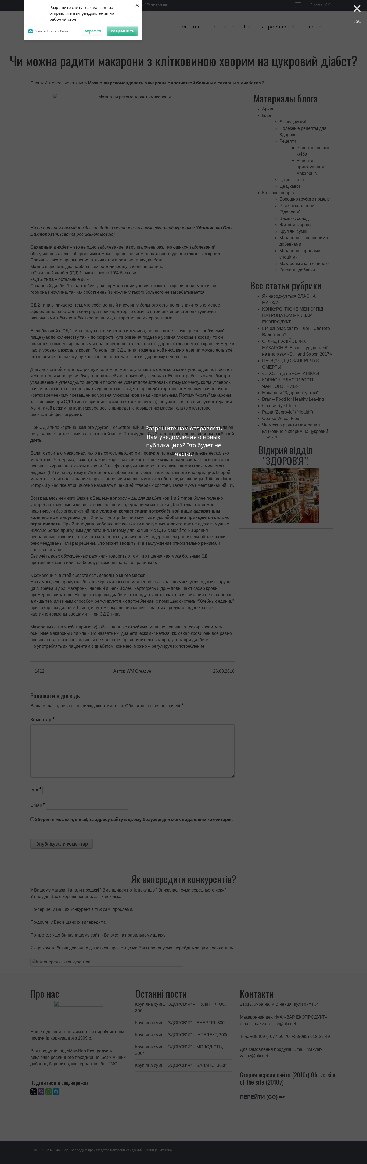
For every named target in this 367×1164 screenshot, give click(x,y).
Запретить (92, 31)
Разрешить (122, 31)
